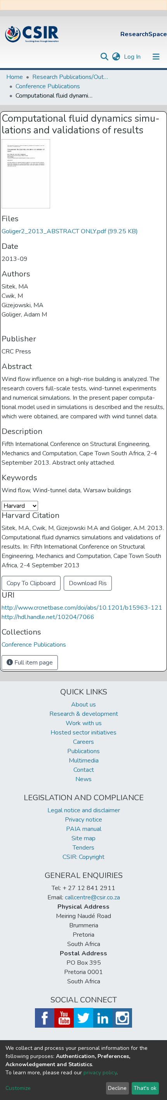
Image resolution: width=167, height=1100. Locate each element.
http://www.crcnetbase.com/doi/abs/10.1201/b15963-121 (82, 607)
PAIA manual (83, 829)
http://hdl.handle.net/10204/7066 (48, 617)
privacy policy (100, 1072)
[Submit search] (104, 57)
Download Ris (88, 583)
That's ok (145, 1088)
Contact (83, 770)
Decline (117, 1088)
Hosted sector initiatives (83, 732)
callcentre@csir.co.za (92, 897)
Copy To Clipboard (31, 583)
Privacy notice (83, 819)
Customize (18, 1088)
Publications (83, 751)
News (83, 779)
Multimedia (84, 760)
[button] (116, 56)
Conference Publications (48, 86)
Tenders (83, 847)
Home (14, 77)
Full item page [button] (33, 662)
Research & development (83, 714)
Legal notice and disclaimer (83, 810)
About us (83, 704)
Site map (83, 838)
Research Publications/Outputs (71, 77)
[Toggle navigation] (156, 57)
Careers (83, 742)
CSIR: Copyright (83, 857)
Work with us (84, 723)
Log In (133, 56)
